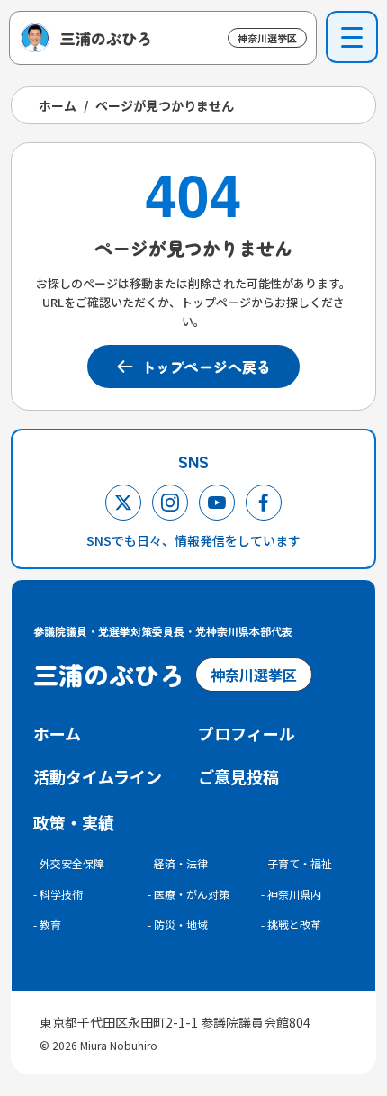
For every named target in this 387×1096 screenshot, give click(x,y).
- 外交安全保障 (68, 863)
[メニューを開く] (352, 37)
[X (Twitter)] (123, 503)
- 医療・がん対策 (189, 893)
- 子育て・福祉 (296, 863)
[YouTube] (217, 503)
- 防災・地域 (178, 924)
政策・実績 (73, 822)
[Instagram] (170, 503)
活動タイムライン (97, 776)
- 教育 (47, 924)
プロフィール (246, 733)
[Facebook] (264, 503)
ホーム (57, 105)
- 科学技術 (58, 893)
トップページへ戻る (206, 366)
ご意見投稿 (238, 776)
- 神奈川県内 (291, 893)
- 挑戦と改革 (291, 924)
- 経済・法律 (178, 863)
